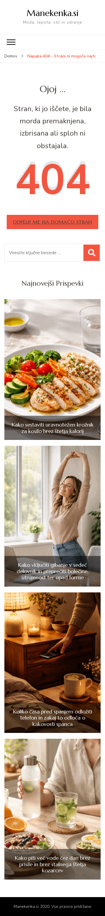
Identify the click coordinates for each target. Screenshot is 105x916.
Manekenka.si (52, 13)
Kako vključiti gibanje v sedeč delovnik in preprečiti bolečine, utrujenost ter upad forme (53, 571)
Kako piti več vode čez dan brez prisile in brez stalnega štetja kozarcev (52, 864)
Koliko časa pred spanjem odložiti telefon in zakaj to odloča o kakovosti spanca (52, 717)
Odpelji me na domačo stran (52, 222)
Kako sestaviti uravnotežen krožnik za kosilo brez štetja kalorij (53, 428)
